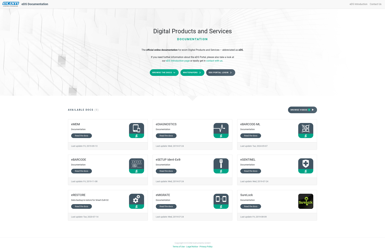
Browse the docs (164, 72)
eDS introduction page (178, 60)
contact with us (214, 60)
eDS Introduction (358, 4)
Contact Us (375, 4)
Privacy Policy (206, 246)
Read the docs (81, 135)
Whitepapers (192, 72)
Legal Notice (192, 246)
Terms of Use (179, 246)
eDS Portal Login (221, 72)
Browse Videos (302, 110)
